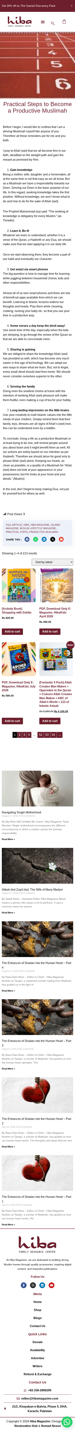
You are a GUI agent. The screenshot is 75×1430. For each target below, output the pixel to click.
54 (53, 734)
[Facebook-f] (24, 1285)
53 (47, 734)
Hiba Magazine (40, 525)
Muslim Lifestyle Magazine (38, 528)
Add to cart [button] (12, 631)
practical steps (17, 532)
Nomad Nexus (51, 1425)
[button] (43, 22)
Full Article (14, 525)
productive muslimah (43, 532)
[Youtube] (51, 1285)
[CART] (64, 21)
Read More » (8, 839)
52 (40, 734)
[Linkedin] (42, 1285)
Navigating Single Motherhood (21, 812)
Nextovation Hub (26, 1425)
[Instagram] (33, 1285)
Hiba (26, 525)
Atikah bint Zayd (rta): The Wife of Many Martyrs (32, 889)
